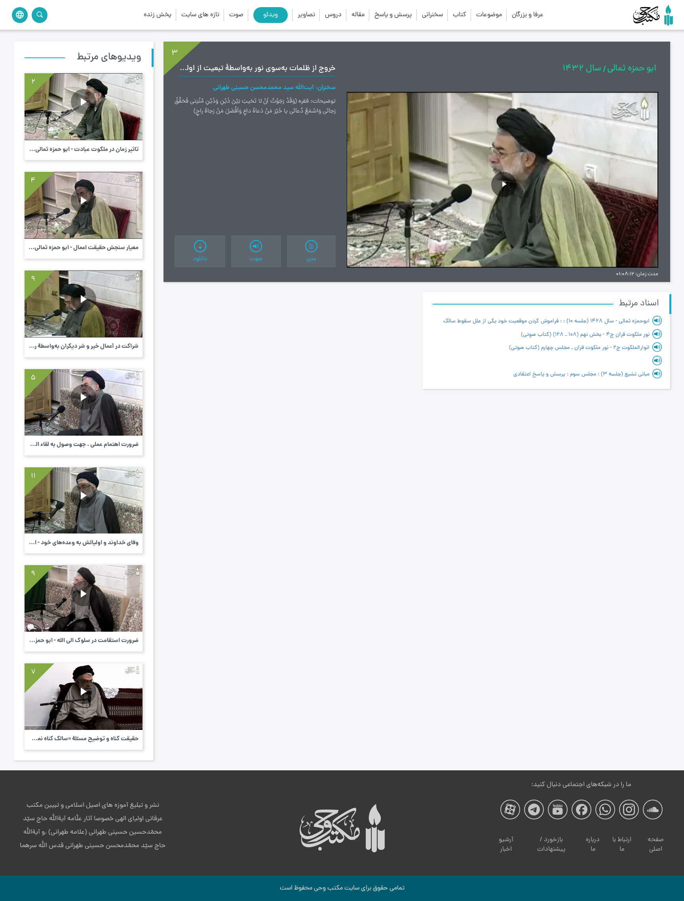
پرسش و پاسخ (393, 15)
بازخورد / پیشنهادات (551, 844)
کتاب (459, 15)
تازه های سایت (200, 15)
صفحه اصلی (656, 844)
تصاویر (306, 15)
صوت (236, 15)
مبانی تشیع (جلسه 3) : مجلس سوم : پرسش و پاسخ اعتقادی (581, 374)
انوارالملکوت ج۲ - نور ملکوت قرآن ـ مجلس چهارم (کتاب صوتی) (579, 348)
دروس (333, 15)
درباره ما (593, 844)
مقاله (358, 15)
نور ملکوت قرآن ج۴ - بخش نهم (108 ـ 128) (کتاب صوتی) (585, 335)
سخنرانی (432, 15)
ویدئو (270, 15)
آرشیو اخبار (506, 844)
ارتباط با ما (621, 844)
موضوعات (489, 15)
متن (311, 259)
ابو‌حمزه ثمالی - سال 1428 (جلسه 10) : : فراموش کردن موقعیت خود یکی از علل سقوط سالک (546, 321)
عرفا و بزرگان (527, 15)
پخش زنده (157, 15)
